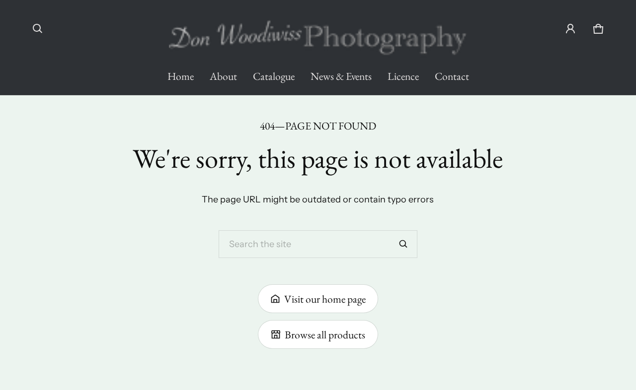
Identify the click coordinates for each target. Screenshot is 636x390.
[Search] (403, 244)
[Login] (570, 29)
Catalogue (274, 76)
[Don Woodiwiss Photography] (318, 33)
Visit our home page (325, 299)
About (223, 76)
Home (180, 76)
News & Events (341, 76)
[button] (38, 29)
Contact (452, 76)
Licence (403, 76)
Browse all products (325, 334)
